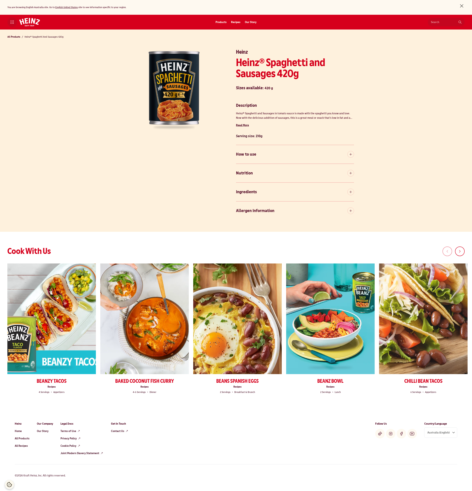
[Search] (460, 22)
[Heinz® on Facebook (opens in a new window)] (401, 433)
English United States (66, 7)
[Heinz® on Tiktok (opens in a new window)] (380, 433)
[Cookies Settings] (9, 484)
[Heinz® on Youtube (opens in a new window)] (412, 433)
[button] (12, 22)
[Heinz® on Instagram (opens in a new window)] (390, 433)
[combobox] (443, 22)
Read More (242, 125)
